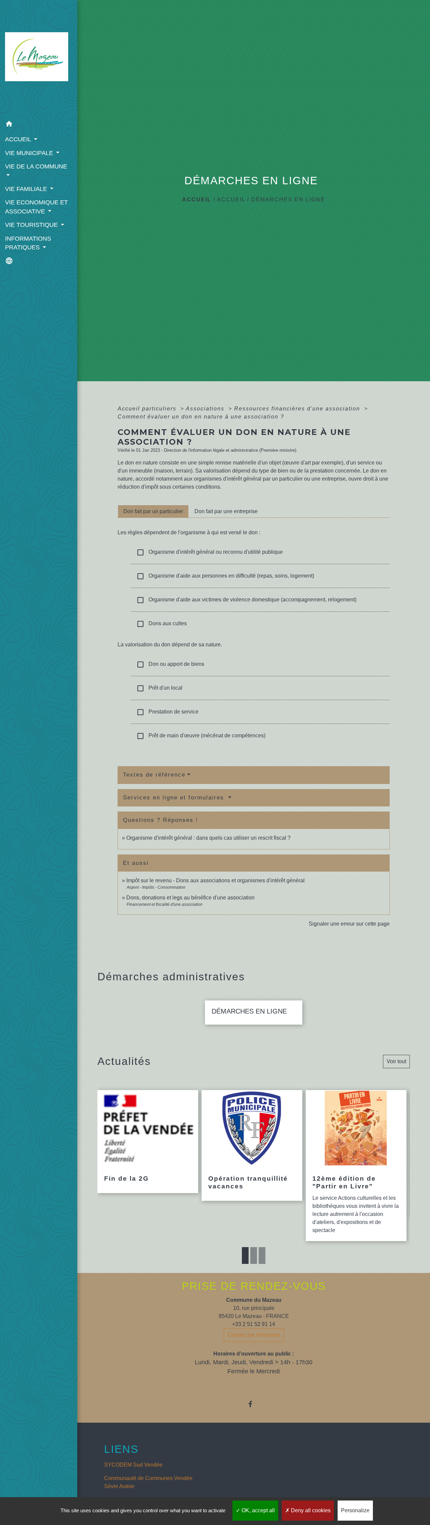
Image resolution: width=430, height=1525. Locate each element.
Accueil (196, 199)
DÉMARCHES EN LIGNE (288, 199)
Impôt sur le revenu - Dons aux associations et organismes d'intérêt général (215, 880)
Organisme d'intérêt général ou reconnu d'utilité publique (209, 552)
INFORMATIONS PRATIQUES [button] (28, 243)
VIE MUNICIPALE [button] (30, 153)
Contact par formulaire (253, 1335)
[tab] (153, 511)
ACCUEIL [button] (19, 139)
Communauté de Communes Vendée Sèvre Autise (148, 1482)
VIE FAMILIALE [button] (27, 189)
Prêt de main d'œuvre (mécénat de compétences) (200, 736)
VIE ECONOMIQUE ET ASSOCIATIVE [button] (36, 206)
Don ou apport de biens (170, 664)
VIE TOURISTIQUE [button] (32, 225)
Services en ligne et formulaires (174, 797)
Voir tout (396, 1061)
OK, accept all (257, 1510)
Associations (206, 408)
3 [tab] (262, 1255)
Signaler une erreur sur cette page (349, 924)
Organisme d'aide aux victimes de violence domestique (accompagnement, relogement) (246, 600)
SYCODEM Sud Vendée (133, 1465)
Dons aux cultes (161, 624)
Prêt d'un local (159, 688)
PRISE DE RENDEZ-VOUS (254, 1286)
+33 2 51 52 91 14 (253, 1324)
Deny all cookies (310, 1510)
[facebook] (254, 1404)
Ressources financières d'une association (298, 408)
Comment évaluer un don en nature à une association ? (201, 417)
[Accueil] (38, 59)
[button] (38, 125)
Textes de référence (154, 775)
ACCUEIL (231, 199)
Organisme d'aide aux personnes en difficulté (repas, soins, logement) (225, 576)
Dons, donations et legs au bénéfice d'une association (190, 897)
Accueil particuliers (148, 408)
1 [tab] (245, 1255)
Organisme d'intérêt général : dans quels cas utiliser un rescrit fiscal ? (208, 838)
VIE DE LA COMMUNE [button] (36, 166)
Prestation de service (167, 712)
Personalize (355, 1510)
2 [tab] (253, 1255)
